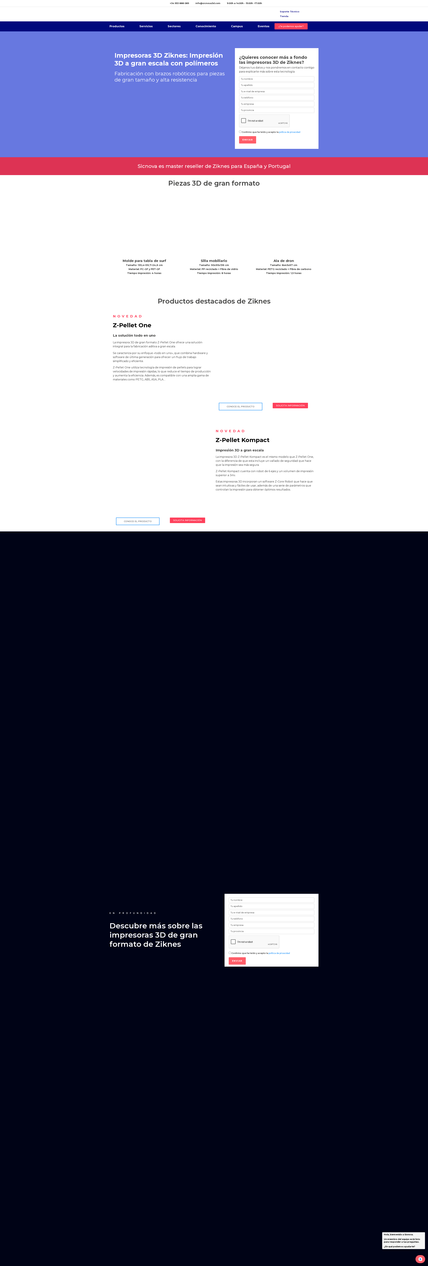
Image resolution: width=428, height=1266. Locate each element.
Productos (117, 26)
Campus (237, 26)
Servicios (146, 26)
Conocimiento (206, 26)
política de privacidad (289, 132)
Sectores (174, 26)
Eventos (263, 26)
